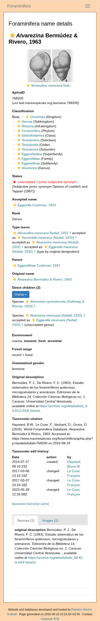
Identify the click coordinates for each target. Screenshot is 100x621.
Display (20, 294)
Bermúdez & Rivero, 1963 (44, 279)
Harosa (27, 121)
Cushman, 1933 (36, 205)
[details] (35, 410)
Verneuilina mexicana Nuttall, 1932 (56, 85)
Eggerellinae (31, 163)
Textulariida (30, 145)
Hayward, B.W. (50, 619)
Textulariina (30, 149)
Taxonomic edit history (30, 451)
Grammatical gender (28, 363)
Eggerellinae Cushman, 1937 (38, 265)
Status (17, 176)
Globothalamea (33, 135)
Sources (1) (25, 520)
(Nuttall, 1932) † (49, 237)
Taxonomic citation (27, 419)
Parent (17, 259)
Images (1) (50, 520)
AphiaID (18, 92)
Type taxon (21, 227)
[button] (12, 35)
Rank (16, 213)
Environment (22, 335)
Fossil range (22, 349)
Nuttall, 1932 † (44, 233)
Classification (23, 111)
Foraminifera (19, 6)
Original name (23, 273)
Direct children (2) (26, 287)
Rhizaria (28, 126)
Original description (28, 377)
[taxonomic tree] (22, 504)
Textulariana (31, 140)
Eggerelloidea (32, 154)
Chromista (37, 117)
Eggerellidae (31, 158)
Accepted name (24, 199)
